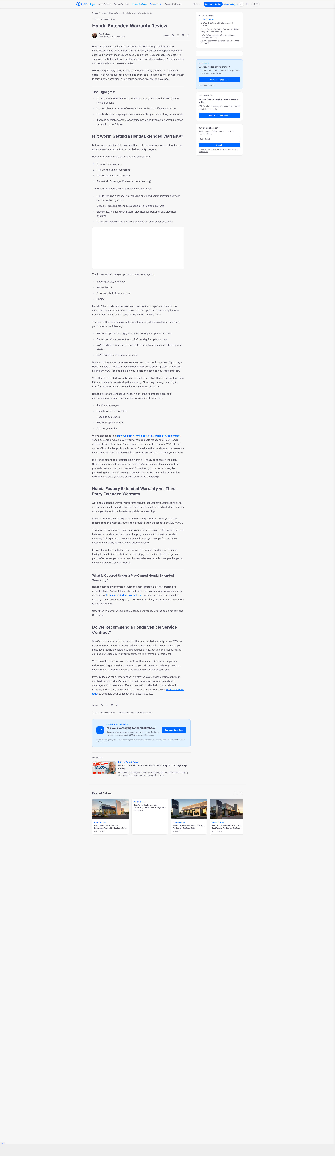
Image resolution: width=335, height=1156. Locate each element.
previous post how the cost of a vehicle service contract (148, 435)
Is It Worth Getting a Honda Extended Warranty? (217, 24)
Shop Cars (103, 4)
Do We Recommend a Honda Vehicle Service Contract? (220, 42)
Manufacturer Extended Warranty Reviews (135, 712)
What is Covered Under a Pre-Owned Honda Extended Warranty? (218, 36)
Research (154, 4)
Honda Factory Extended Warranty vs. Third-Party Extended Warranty (220, 30)
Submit (219, 145)
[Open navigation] (256, 4)
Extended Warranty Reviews (110, 13)
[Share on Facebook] (173, 35)
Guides (95, 13)
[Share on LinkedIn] (183, 35)
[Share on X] (178, 35)
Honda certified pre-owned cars (124, 595)
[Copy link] (188, 35)
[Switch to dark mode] (241, 4)
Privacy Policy (227, 149)
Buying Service (121, 4)
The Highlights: (207, 19)
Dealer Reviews (172, 4)
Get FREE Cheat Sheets (219, 115)
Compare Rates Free (174, 730)
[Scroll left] (236, 793)
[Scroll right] (241, 793)
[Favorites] (247, 4)
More (195, 4)
